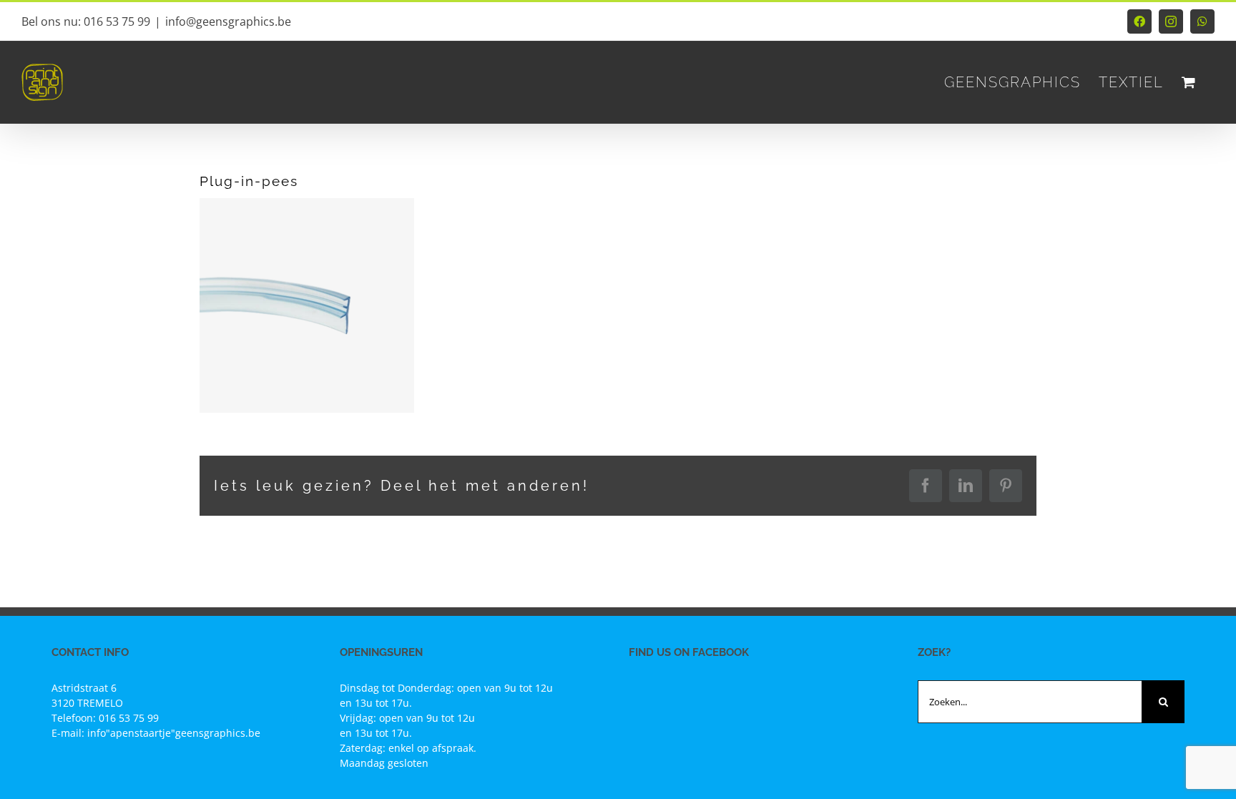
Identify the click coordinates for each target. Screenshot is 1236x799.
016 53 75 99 (129, 718)
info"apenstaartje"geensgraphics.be (173, 733)
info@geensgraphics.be (228, 21)
